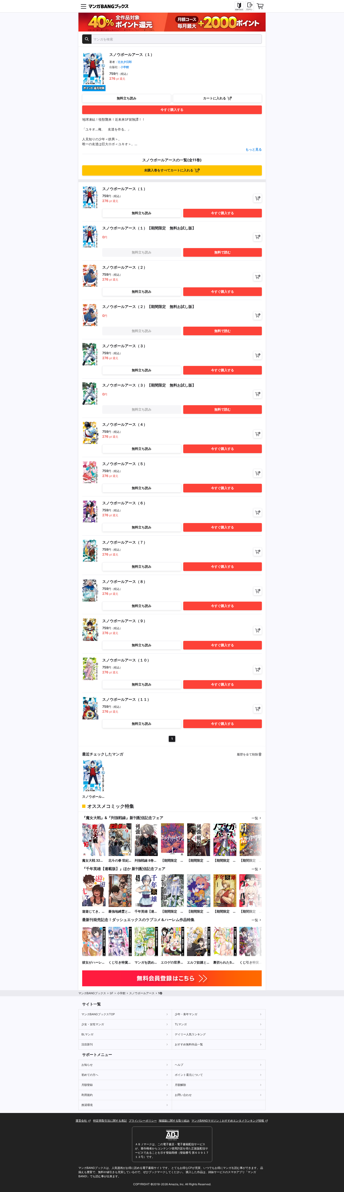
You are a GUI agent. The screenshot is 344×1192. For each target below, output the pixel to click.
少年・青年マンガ (186, 1014)
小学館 (125, 67)
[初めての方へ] (239, 6)
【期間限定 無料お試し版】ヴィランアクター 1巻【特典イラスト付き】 (250, 860)
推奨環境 (87, 1105)
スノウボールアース (93, 797)
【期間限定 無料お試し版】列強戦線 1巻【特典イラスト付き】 (198, 860)
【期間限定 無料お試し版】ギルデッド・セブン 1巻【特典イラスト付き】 (172, 860)
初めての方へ (89, 1074)
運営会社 (82, 1120)
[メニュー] (83, 6)
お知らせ (87, 1064)
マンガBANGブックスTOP (98, 1014)
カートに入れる (214, 98)
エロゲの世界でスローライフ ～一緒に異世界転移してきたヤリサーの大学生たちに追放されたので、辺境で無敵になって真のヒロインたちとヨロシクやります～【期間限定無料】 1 (172, 962)
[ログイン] (249, 6)
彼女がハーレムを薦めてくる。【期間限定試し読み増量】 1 (93, 962)
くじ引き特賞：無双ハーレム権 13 (119, 962)
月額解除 (180, 1085)
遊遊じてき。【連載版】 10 (92, 911)
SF (111, 993)
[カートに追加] (257, 198)
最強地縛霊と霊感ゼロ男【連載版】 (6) (119, 911)
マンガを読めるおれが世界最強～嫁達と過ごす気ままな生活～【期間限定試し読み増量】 (146, 962)
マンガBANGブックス (92, 993)
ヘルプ (179, 1064)
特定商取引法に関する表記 (110, 1120)
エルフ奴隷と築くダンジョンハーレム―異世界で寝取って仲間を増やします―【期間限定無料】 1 (198, 962)
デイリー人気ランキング (190, 1034)
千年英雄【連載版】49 (146, 911)
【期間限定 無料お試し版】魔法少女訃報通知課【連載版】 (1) (172, 911)
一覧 (255, 818)
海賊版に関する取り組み (174, 1120)
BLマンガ (87, 1034)
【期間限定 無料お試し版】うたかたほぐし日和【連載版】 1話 (198, 911)
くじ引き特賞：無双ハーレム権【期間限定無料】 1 (250, 962)
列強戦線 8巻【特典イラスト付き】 (146, 860)
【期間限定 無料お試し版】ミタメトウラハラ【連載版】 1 (250, 911)
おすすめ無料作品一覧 (189, 1044)
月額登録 (87, 1085)
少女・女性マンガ (92, 1024)
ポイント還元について (189, 1074)
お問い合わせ (183, 1095)
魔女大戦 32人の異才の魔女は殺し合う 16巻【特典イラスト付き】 (93, 860)
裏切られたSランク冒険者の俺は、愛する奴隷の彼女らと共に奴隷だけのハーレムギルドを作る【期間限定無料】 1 (224, 962)
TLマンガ (181, 1024)
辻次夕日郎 (125, 62)
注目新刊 (87, 1044)
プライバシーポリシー (143, 1120)
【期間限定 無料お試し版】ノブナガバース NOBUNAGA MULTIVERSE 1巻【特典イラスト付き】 (224, 860)
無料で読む (222, 252)
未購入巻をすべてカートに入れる (168, 170)
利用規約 (87, 1095)
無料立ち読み (126, 98)
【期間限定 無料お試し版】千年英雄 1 (224, 911)
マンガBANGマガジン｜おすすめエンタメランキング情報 (228, 1120)
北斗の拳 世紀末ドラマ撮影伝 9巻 (119, 860)
